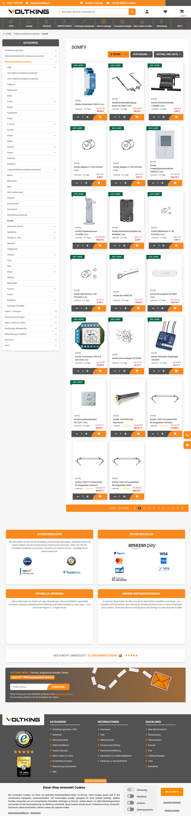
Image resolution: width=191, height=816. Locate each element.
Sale (54, 771)
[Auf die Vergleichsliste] (107, 65)
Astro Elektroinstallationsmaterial (22, 79)
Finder (10, 294)
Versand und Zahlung (110, 745)
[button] (146, 11)
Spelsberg (11, 232)
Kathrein (11, 158)
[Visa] (163, 553)
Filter (116, 54)
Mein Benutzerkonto (157, 729)
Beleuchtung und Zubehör (64, 766)
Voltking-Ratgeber (156, 756)
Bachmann (12, 90)
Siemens (11, 243)
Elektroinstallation (61, 745)
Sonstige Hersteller (15, 306)
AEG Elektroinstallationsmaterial (22, 73)
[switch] (130, 789)
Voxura (10, 289)
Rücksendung (154, 735)
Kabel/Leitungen (60, 750)
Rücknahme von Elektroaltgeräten (116, 756)
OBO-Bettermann (15, 192)
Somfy (10, 220)
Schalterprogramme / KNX (65, 729)
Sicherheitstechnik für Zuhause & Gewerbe (24, 56)
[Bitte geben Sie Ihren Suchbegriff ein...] (132, 12)
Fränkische (12, 113)
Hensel (10, 147)
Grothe (10, 130)
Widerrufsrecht (107, 740)
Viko (9, 266)
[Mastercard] (119, 560)
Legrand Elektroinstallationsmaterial (24, 169)
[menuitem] (11, 23)
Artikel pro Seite (167, 54)
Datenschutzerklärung (64, 694)
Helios (10, 141)
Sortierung (140, 54)
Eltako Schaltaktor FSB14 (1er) (89, 104)
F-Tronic (11, 124)
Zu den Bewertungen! (103, 655)
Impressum (105, 729)
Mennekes (12, 181)
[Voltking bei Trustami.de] (72, 571)
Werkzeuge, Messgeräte (16, 328)
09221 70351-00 (14, 3)
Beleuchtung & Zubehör (15, 334)
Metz (9, 186)
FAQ (150, 750)
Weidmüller (12, 283)
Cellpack (11, 84)
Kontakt (151, 745)
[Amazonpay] (141, 545)
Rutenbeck (12, 209)
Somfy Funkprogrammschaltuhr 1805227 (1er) (161, 168)
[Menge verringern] (78, 117)
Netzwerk (9, 340)
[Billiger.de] (27, 571)
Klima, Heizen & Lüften (15, 322)
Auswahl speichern (172, 802)
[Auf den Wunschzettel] (107, 71)
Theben (10, 255)
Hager (10, 135)
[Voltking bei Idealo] (27, 561)
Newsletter (153, 766)
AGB (102, 735)
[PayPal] (119, 553)
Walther (10, 277)
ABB (9, 67)
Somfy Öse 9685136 (122, 295)
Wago (10, 272)
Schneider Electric (15, 226)
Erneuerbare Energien (15, 317)
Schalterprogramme (14, 50)
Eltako (10, 107)
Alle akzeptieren (172, 792)
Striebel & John (14, 237)
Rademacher (13, 203)
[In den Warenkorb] (100, 117)
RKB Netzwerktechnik (17, 215)
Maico (10, 175)
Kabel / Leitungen (13, 311)
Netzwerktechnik (60, 740)
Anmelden (58, 686)
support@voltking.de (40, 3)
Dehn (9, 96)
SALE (7, 345)
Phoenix (11, 198)
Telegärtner (12, 249)
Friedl (9, 118)
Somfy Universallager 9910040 (126, 358)
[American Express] (163, 560)
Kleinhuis (11, 164)
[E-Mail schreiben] (187, 445)
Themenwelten (155, 740)
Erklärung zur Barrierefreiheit (113, 761)
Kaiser (10, 152)
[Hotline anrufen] (187, 435)
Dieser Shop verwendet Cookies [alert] (64, 787)
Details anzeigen (172, 810)
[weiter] (182, 508)
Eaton (10, 101)
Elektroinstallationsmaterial (18, 62)
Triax (9, 260)
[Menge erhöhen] (87, 117)
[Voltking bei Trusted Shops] (71, 561)
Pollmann (11, 300)
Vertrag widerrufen (95, 781)
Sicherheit (57, 735)
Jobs (150, 761)
